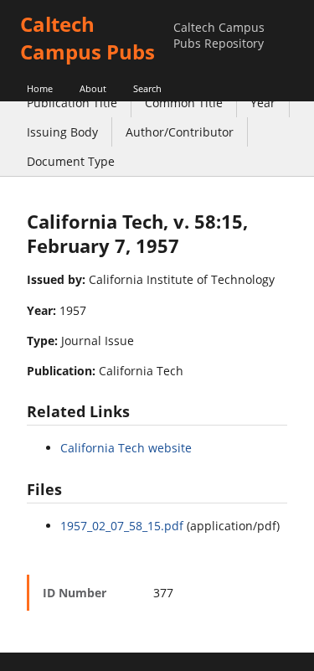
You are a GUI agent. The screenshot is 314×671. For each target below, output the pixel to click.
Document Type (71, 161)
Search (147, 88)
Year (262, 103)
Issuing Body (62, 132)
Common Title (184, 103)
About (93, 88)
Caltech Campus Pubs (87, 37)
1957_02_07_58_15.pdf (121, 526)
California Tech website (126, 448)
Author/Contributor (180, 132)
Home (40, 88)
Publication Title (72, 103)
